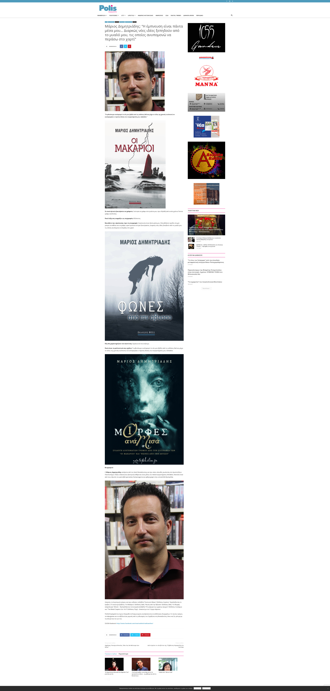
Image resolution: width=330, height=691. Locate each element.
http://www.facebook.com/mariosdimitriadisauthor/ (134, 623)
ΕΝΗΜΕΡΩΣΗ (101, 15)
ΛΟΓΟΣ (116, 22)
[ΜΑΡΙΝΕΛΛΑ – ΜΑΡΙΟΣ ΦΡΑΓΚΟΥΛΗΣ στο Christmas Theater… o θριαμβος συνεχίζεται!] (191, 246)
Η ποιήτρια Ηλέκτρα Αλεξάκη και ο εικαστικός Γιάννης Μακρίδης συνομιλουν (208, 238)
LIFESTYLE (131, 15)
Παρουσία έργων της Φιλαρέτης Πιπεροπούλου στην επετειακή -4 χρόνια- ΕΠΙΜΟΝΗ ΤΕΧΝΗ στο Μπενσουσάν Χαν (205, 272)
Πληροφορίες (206, 688)
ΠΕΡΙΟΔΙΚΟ (199, 15)
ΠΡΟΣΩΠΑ (122, 22)
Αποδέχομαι (197, 688)
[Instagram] (229, 1)
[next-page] (109, 679)
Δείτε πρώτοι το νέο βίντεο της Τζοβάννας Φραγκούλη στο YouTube (166, 646)
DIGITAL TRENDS (176, 15)
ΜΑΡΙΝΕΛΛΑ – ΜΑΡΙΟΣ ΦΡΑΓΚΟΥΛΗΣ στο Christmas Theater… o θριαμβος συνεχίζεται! (209, 245)
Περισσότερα (123, 654)
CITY (122, 15)
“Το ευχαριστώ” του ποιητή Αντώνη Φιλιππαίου (205, 282)
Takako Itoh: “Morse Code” (166, 672)
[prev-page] (106, 679)
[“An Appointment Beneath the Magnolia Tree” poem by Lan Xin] (117, 664)
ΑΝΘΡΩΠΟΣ (159, 15)
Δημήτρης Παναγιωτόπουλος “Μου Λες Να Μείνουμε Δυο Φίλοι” (122, 646)
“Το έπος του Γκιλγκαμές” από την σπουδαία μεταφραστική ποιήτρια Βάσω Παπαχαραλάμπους (206, 261)
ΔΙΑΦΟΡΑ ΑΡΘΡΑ (188, 15)
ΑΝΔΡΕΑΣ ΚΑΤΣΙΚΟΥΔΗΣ (145, 15)
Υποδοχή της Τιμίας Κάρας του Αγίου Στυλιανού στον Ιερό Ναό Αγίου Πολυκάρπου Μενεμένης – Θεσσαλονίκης (206, 229)
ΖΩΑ (167, 15)
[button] (232, 15)
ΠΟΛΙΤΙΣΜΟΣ (113, 15)
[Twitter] (232, 1)
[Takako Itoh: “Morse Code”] (171, 664)
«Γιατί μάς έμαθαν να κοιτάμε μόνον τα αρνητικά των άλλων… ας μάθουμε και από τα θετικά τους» (144, 674)
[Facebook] (227, 1)
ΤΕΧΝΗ (134, 22)
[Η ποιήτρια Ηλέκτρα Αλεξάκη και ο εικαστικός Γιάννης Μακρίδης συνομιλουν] (191, 239)
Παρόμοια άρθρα (111, 654)
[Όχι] (328, 688)
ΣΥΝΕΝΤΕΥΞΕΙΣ (129, 22)
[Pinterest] (129, 46)
